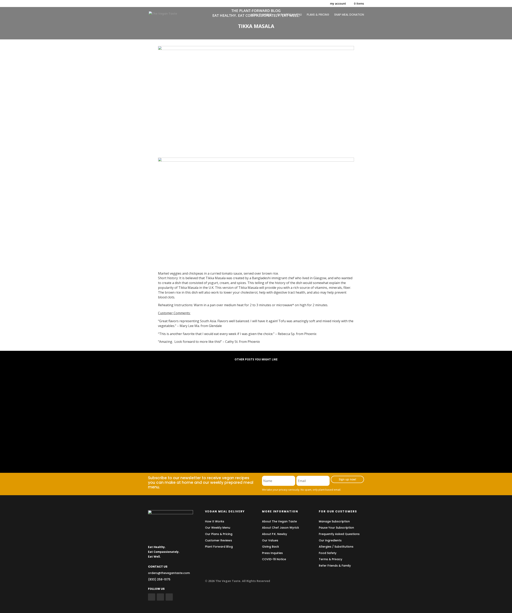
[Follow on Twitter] (160, 597)
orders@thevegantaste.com (169, 573)
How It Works (214, 521)
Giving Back (270, 547)
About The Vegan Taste (279, 521)
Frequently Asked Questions (339, 534)
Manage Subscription (334, 521)
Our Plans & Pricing (218, 534)
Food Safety (327, 553)
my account (338, 3)
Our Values (270, 540)
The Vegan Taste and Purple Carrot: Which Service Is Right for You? (212, 444)
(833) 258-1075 (159, 579)
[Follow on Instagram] (169, 597)
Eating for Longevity (170, 380)
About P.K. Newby (274, 534)
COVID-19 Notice (274, 559)
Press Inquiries (272, 553)
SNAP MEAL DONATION (349, 15)
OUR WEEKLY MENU (289, 15)
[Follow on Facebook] (151, 597)
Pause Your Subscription (336, 528)
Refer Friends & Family (335, 566)
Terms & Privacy (330, 559)
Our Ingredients (330, 540)
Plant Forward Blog (219, 547)
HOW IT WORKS (261, 15)
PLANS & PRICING (318, 15)
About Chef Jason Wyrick (280, 528)
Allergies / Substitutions (336, 547)
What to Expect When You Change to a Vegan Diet (197, 412)
